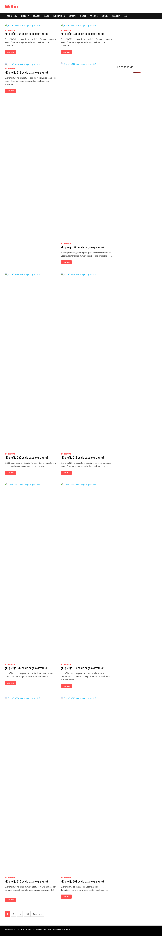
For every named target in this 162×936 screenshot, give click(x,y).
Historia (25, 16)
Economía (116, 16)
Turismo (94, 16)
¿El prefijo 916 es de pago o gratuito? (26, 881)
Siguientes (37, 914)
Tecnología (12, 16)
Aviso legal (65, 929)
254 (27, 914)
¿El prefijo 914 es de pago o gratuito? (82, 668)
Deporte (72, 16)
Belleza (36, 16)
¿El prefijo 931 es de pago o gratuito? (82, 34)
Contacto (20, 929)
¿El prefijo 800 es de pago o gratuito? (82, 247)
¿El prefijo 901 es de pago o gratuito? (82, 881)
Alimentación (59, 16)
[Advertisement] (137, 41)
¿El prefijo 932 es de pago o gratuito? (26, 668)
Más (125, 16)
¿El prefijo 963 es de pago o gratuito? (26, 34)
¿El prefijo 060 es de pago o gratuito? (26, 457)
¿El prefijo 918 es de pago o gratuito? (26, 72)
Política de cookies (33, 929)
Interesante (10, 30)
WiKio (11, 6)
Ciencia (105, 16)
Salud (46, 16)
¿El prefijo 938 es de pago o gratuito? (82, 457)
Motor (83, 16)
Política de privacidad (51, 929)
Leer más (11, 52)
